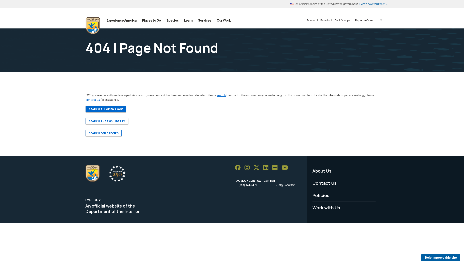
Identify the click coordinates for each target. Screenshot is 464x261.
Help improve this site (441, 257)
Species (172, 20)
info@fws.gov (285, 185)
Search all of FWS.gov (106, 109)
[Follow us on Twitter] (258, 168)
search (221, 95)
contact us (93, 100)
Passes (311, 20)
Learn (188, 20)
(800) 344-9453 (248, 185)
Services (204, 20)
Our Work (224, 20)
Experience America (122, 20)
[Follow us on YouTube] (286, 168)
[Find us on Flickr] (276, 168)
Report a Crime (364, 20)
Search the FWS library (107, 121)
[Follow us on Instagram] (248, 168)
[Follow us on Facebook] (239, 168)
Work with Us (326, 208)
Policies (320, 195)
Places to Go (151, 20)
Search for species (104, 133)
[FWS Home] (93, 25)
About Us (322, 171)
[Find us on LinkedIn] (267, 168)
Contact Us (324, 183)
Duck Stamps (342, 20)
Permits (325, 20)
